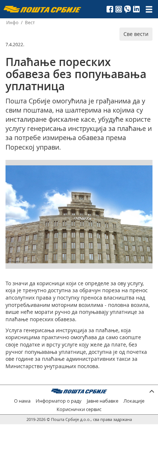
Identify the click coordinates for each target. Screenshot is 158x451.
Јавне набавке (102, 401)
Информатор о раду (59, 401)
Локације (133, 401)
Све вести (135, 33)
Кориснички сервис (79, 409)
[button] (146, 172)
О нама (22, 401)
